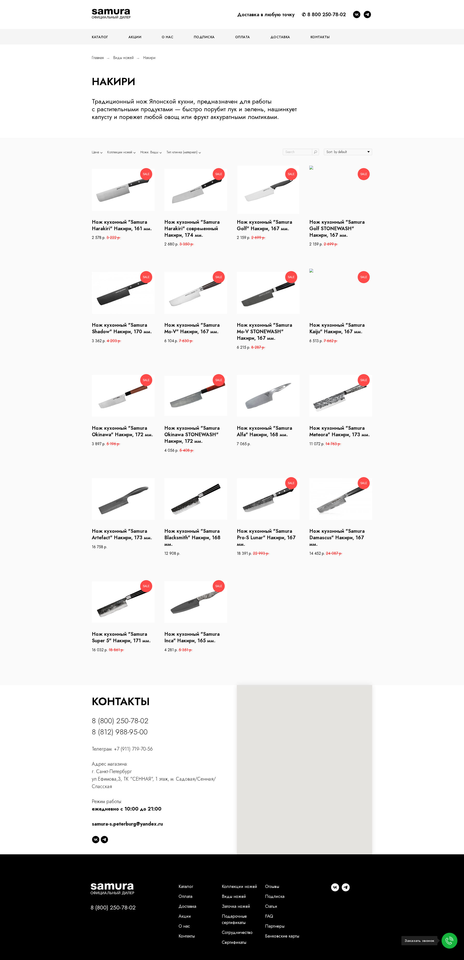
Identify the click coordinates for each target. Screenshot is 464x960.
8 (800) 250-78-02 (120, 721)
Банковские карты (282, 936)
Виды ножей (123, 57)
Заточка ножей (236, 906)
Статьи (271, 906)
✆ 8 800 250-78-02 (324, 14)
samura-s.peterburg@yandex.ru (127, 823)
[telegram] (367, 14)
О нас (168, 37)
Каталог (186, 886)
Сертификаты (234, 942)
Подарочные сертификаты (234, 919)
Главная (98, 57)
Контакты (320, 37)
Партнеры (274, 926)
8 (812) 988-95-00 (120, 732)
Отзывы (272, 886)
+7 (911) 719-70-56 (133, 749)
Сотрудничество (237, 932)
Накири (149, 57)
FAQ (269, 916)
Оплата (242, 37)
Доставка (280, 37)
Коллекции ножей (239, 886)
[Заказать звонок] (449, 940)
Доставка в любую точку (266, 14)
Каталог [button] (100, 37)
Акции (135, 37)
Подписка (204, 37)
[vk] (356, 14)
